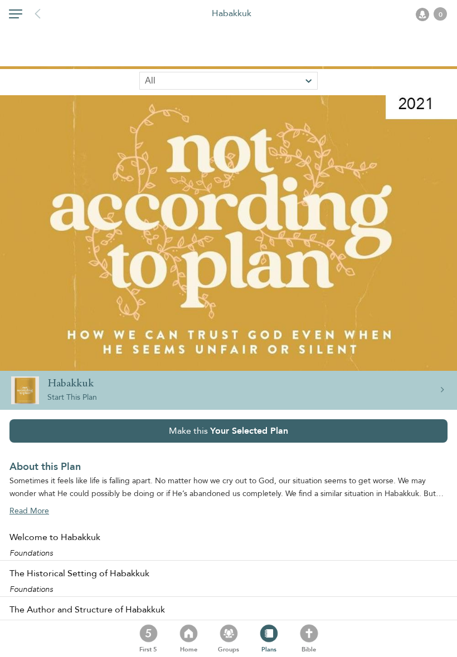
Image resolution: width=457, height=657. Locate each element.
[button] (15, 16)
